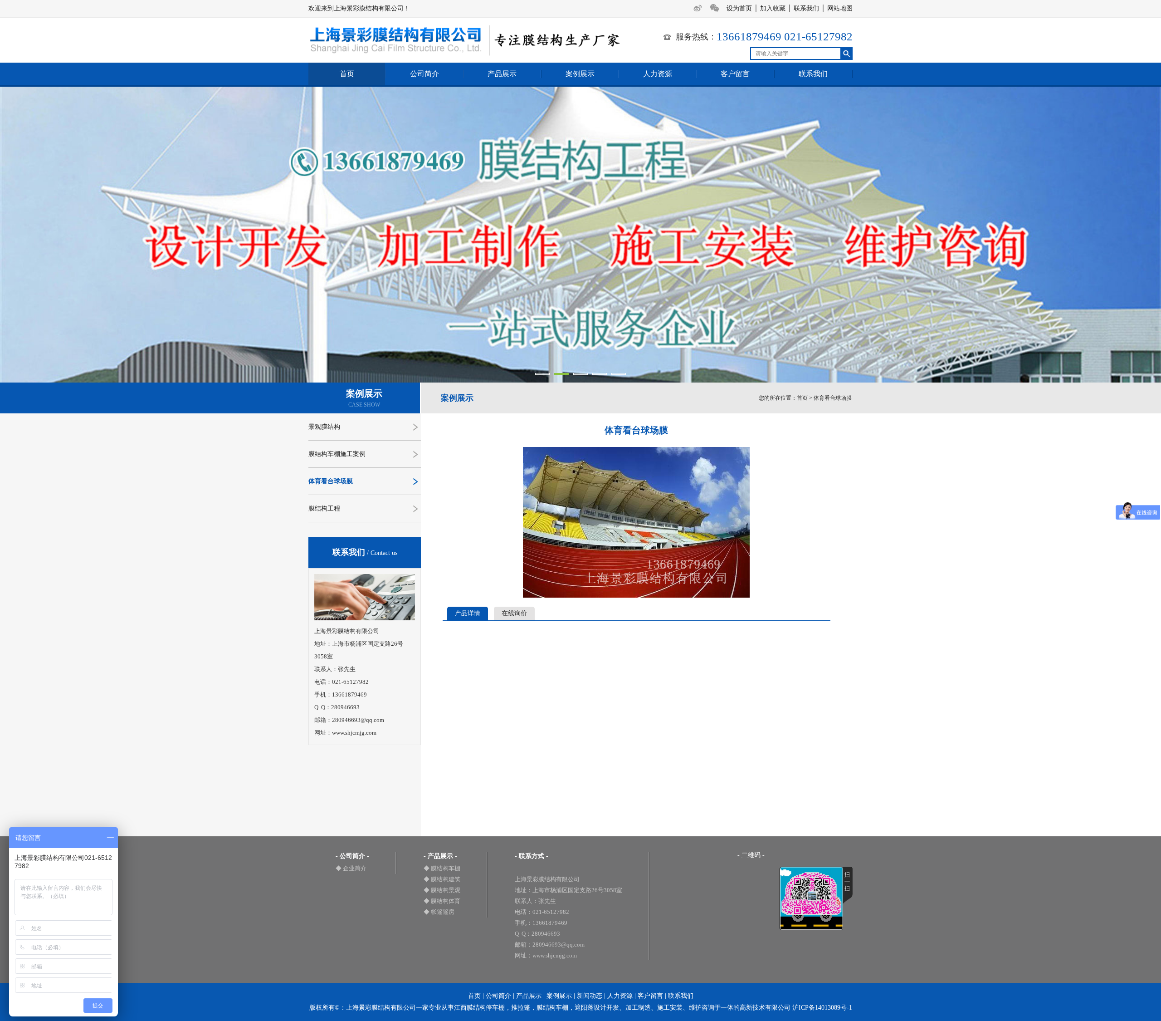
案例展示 (580, 74)
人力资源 (657, 74)
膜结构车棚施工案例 (337, 454)
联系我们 (806, 8)
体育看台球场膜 (330, 481)
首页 (347, 74)
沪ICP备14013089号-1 (822, 1007)
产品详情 (467, 613)
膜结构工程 (324, 508)
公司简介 (424, 74)
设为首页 (739, 8)
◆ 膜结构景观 (442, 890)
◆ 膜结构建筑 (442, 879)
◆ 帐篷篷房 (439, 911)
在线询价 (514, 613)
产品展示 (502, 74)
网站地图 (840, 8)
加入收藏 (772, 8)
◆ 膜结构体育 (442, 901)
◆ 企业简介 (351, 868)
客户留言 (735, 74)
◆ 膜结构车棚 (442, 868)
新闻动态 (589, 995)
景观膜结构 (324, 426)
